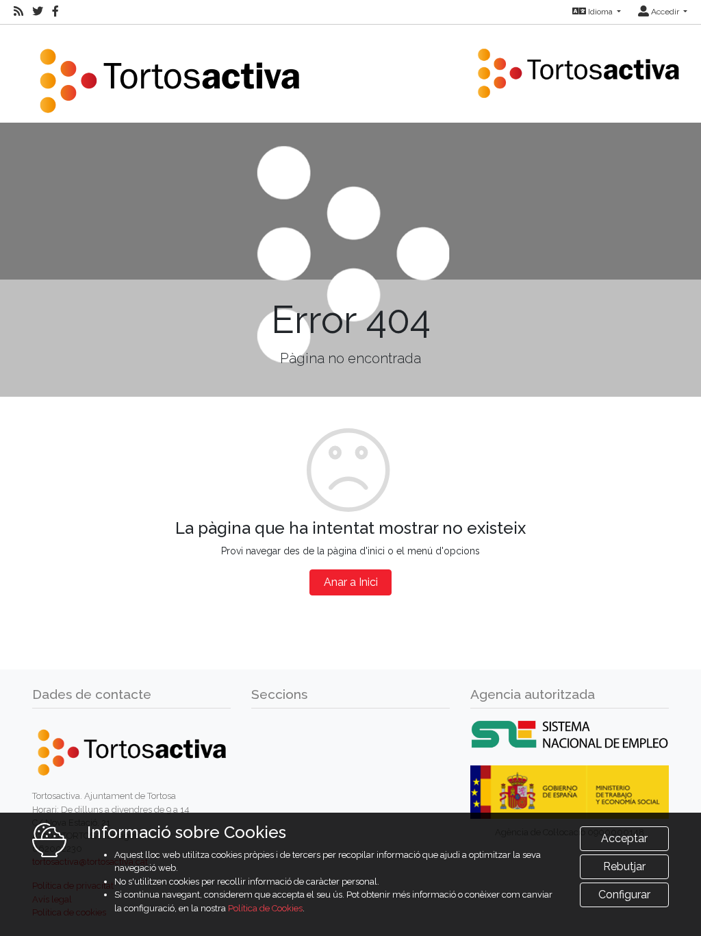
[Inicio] (169, 72)
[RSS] (18, 11)
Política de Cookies (265, 908)
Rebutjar (624, 866)
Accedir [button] (665, 11)
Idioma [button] (600, 11)
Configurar (624, 894)
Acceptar (624, 838)
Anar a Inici (351, 582)
